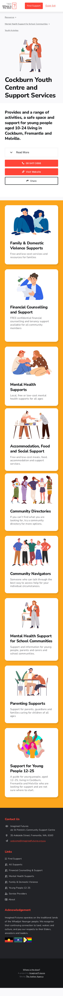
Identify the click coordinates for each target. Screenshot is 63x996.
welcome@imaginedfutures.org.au (28, 840)
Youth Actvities (12, 30)
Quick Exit (50, 5)
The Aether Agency (34, 976)
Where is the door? (31, 969)
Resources (9, 17)
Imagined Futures (37, 973)
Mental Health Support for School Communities (26, 24)
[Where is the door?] (9, 4)
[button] (31, 152)
